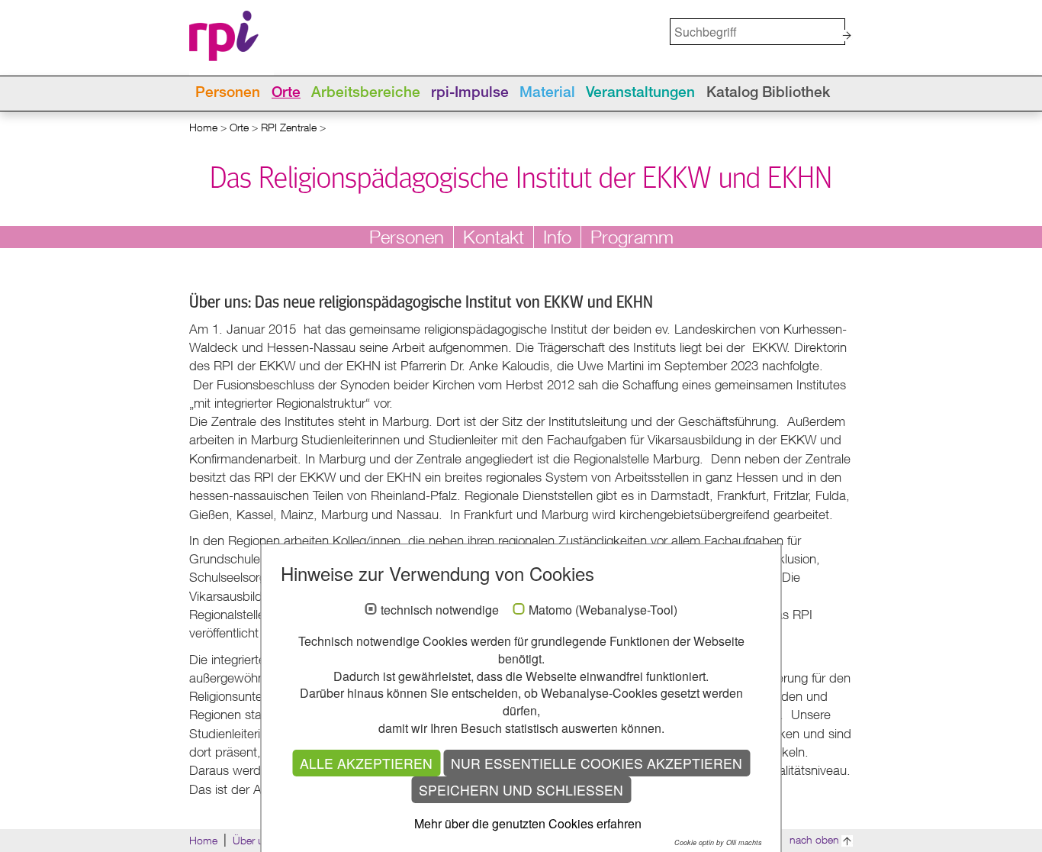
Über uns (254, 840)
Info (557, 236)
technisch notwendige (440, 610)
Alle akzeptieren (366, 763)
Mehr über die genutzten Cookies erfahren (528, 823)
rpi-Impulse (470, 93)
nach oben (814, 839)
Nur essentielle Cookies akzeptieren (596, 763)
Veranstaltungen (640, 93)
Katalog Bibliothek (768, 93)
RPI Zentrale (289, 127)
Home (203, 127)
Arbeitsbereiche (365, 93)
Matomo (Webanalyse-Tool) (603, 610)
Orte (286, 93)
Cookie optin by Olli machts (718, 842)
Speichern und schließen (521, 789)
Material (547, 93)
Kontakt (493, 236)
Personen (227, 93)
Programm (632, 236)
